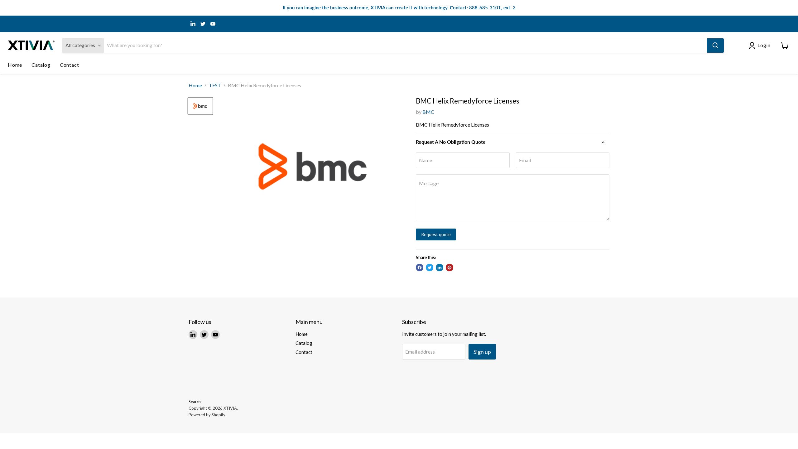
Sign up (482, 351)
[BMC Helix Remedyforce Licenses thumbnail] (200, 106)
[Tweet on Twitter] (429, 267)
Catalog (40, 65)
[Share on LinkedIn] (439, 267)
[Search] (715, 45)
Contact (69, 65)
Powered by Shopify (207, 414)
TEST (215, 85)
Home (15, 65)
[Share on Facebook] (419, 267)
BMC (428, 112)
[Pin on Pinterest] (449, 267)
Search (195, 401)
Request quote (436, 234)
